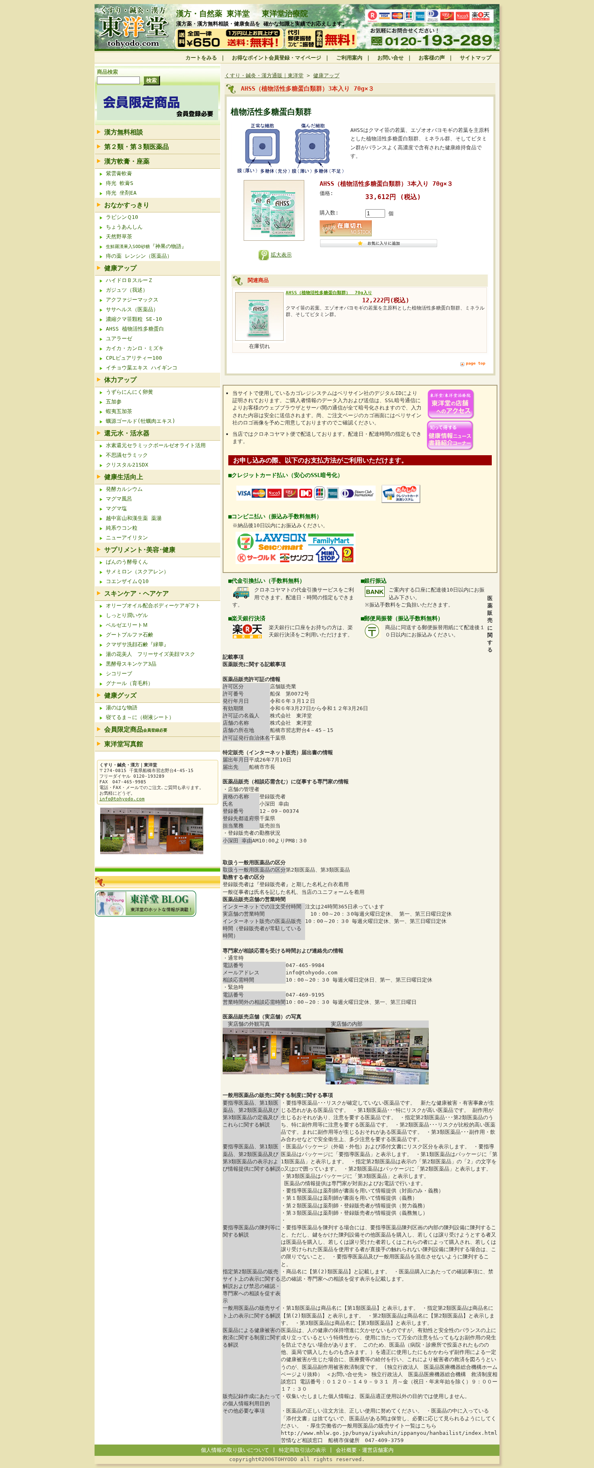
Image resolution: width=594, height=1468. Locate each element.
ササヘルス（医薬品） (132, 309)
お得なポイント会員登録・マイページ (276, 58)
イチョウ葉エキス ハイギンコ (141, 368)
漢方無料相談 (123, 132)
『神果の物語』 (146, 246)
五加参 (114, 402)
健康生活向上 (123, 477)
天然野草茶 (119, 236)
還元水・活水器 (127, 433)
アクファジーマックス (132, 300)
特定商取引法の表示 (302, 1450)
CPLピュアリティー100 (134, 358)
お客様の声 (432, 58)
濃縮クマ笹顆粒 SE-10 (134, 319)
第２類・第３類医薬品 (136, 147)
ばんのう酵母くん (127, 562)
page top (475, 363)
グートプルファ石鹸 (129, 635)
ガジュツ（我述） (127, 290)
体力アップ (120, 380)
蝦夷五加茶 (119, 411)
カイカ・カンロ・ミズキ (135, 348)
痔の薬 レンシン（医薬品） (139, 256)
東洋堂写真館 (123, 744)
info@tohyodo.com (122, 799)
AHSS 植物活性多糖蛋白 (135, 329)
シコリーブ (119, 673)
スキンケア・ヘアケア (136, 593)
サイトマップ (475, 58)
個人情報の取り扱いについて (235, 1450)
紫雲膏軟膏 (119, 173)
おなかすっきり (127, 205)
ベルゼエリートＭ (127, 625)
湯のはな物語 (121, 707)
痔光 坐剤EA (121, 193)
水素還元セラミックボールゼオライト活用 (156, 445)
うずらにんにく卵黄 (129, 392)
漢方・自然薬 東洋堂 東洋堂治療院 (242, 13)
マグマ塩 (116, 508)
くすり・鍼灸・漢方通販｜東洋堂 (264, 75)
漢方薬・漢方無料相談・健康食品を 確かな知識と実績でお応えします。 (262, 24)
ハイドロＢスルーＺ (129, 280)
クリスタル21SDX (127, 465)
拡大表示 (281, 255)
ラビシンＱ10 (122, 217)
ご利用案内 (349, 58)
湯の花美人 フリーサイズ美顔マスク (150, 654)
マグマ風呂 (119, 499)
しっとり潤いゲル (127, 615)
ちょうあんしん (126, 227)
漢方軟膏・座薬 (127, 161)
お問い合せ (390, 58)
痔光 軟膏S (119, 183)
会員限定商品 (135, 729)
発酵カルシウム (124, 489)
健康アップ (120, 268)
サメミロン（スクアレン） (137, 572)
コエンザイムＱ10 (127, 581)
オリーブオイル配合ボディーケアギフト (153, 605)
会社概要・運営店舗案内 (365, 1450)
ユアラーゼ (119, 338)
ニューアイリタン (127, 538)
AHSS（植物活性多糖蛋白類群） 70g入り (329, 292)
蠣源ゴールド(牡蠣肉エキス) (140, 421)
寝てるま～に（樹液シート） (140, 717)
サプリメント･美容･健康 (139, 550)
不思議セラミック (127, 455)
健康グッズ (120, 695)
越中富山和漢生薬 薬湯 (134, 518)
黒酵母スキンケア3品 (131, 664)
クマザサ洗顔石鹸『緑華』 (137, 644)
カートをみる (201, 58)
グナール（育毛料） (129, 683)
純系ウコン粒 (121, 528)
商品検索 (107, 72)
